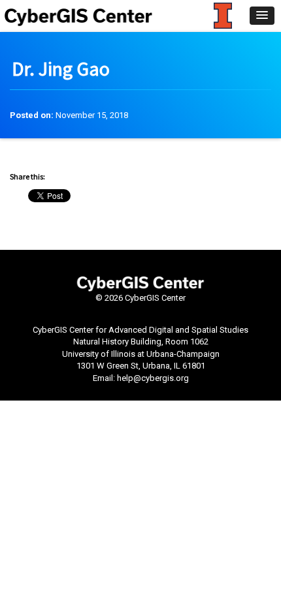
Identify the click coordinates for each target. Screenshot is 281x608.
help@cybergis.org (153, 378)
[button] (262, 16)
